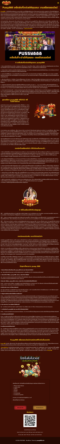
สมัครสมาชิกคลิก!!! (28, 28)
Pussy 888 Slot (4, 347)
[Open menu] (58, 3)
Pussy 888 (49, 350)
